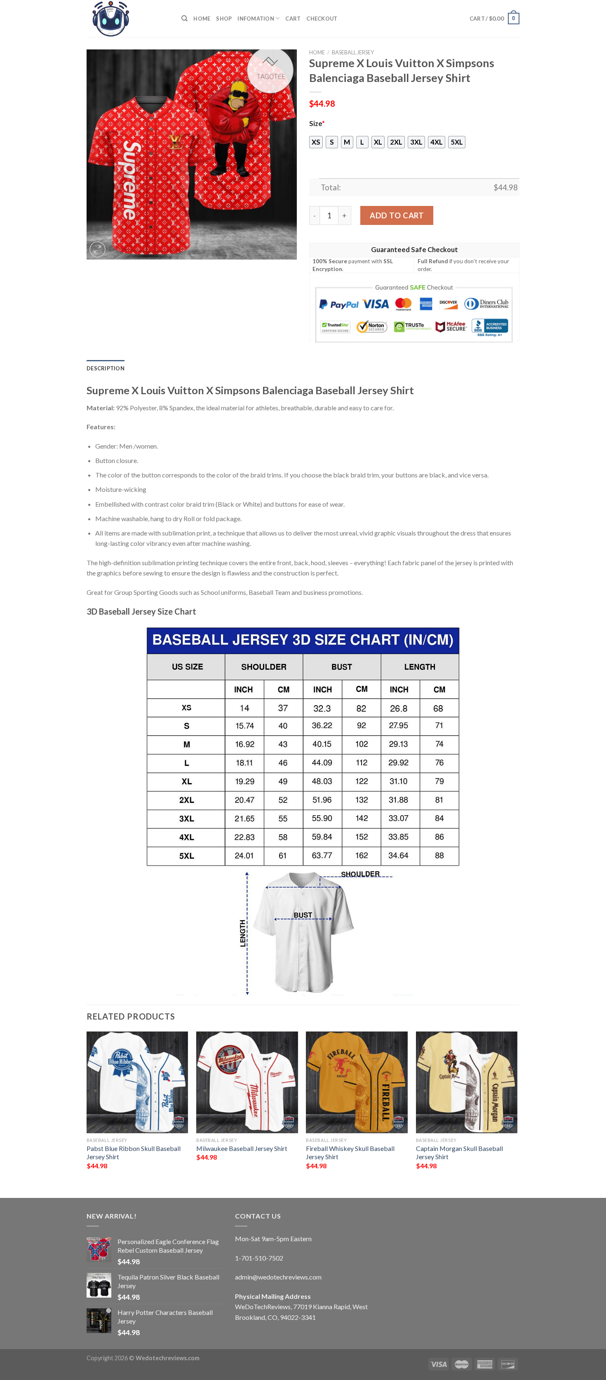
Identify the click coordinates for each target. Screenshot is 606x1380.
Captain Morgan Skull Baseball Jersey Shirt (459, 1152)
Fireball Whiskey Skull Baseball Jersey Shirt (350, 1152)
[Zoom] (97, 249)
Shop (224, 18)
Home (201, 18)
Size (317, 123)
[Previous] (87, 1108)
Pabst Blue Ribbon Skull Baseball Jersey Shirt (134, 1152)
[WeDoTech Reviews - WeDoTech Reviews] (128, 18)
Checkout (321, 18)
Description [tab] (105, 368)
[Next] (517, 1108)
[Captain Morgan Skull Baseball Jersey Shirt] (467, 1082)
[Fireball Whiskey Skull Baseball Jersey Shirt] (357, 1082)
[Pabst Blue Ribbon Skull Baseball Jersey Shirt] (137, 1082)
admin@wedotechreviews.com (278, 1277)
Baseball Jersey (353, 52)
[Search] (184, 18)
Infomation (255, 18)
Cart (293, 18)
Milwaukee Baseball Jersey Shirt (241, 1148)
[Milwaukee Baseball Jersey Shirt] (247, 1082)
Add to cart (397, 215)
